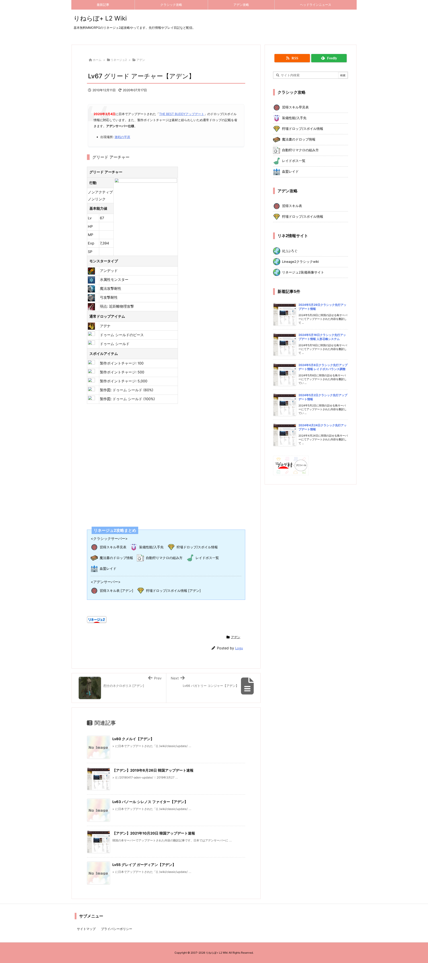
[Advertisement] (166, 462)
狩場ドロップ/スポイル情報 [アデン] (173, 590)
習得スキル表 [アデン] (116, 590)
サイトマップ (86, 929)
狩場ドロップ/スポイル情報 (197, 547)
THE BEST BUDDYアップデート (181, 114)
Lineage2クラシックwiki (300, 262)
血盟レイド (108, 568)
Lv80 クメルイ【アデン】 (133, 739)
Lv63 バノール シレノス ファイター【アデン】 (150, 801)
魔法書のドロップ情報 (116, 558)
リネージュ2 (119, 60)
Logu (239, 648)
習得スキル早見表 (113, 547)
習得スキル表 (292, 206)
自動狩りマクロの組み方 (164, 558)
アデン (140, 60)
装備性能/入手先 (151, 547)
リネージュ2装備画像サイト (303, 272)
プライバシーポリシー (116, 929)
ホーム (97, 60)
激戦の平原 (122, 137)
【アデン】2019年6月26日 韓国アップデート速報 (152, 770)
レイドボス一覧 (207, 558)
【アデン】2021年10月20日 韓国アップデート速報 (153, 833)
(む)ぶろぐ (290, 251)
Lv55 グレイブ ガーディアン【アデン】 (144, 864)
